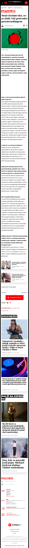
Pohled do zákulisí (10, 481)
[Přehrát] (26, 2)
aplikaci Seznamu (6, 251)
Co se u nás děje (9, 484)
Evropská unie (4, 310)
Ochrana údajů (14, 531)
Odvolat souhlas (20, 545)
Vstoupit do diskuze (15, 297)
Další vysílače (10, 496)
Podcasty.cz (21, 251)
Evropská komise (16, 308)
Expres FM (9, 508)
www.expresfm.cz (11, 514)
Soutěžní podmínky (14, 529)
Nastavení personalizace (10, 545)
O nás (14, 533)
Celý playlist (12, 3)
